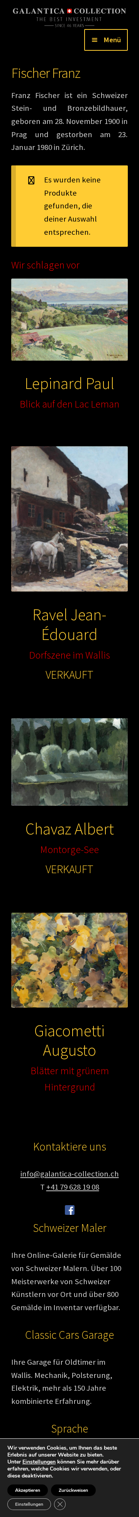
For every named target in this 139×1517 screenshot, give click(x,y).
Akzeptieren (27, 1490)
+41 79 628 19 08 (72, 1187)
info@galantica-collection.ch (69, 1174)
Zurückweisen (73, 1490)
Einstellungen (39, 1462)
